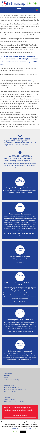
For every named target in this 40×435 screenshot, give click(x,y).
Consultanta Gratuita (20, 415)
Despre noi (7, 375)
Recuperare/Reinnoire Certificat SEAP (15, 389)
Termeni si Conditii (9, 399)
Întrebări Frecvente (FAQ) (11, 379)
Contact (6, 377)
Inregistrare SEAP (9, 385)
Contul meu (7, 397)
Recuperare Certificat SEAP (12, 387)
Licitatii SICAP (8, 373)
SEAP (31, 81)
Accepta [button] (23, 432)
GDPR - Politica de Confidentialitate (14, 402)
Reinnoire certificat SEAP (11, 392)
